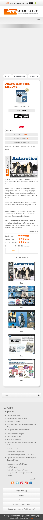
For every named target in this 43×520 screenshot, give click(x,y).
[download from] (21, 116)
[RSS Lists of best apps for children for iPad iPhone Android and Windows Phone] (12, 483)
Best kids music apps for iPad (17, 418)
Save (22, 127)
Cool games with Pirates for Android (18, 430)
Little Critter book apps (14, 439)
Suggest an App (21, 491)
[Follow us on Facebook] (30, 483)
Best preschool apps (13, 415)
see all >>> (34, 479)
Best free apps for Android (15, 452)
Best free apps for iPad (14, 436)
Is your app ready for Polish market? (21, 509)
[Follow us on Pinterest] (21, 483)
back (8, 76)
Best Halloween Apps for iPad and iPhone (20, 455)
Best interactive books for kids (17, 449)
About (21, 495)
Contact (21, 500)
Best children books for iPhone (17, 464)
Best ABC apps (12, 467)
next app (33, 76)
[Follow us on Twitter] (17, 483)
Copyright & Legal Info (21, 504)
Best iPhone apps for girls (15, 434)
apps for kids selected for (19, 3)
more (31, 518)
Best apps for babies (13, 421)
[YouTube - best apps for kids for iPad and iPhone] (26, 483)
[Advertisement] (21, 51)
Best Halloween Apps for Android (17, 470)
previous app (20, 76)
